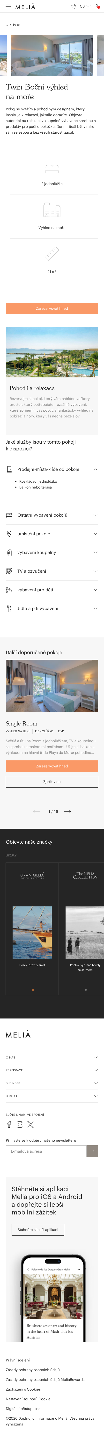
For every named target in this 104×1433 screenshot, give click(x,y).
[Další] (67, 811)
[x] (30, 1124)
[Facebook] (9, 1124)
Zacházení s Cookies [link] (23, 1389)
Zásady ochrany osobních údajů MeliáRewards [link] (45, 1379)
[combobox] (85, 6)
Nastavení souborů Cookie (28, 1399)
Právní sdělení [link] (18, 1360)
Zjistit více (52, 781)
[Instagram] (19, 1124)
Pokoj (16, 24)
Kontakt (12, 1096)
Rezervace (14, 1070)
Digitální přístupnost (23, 1408)
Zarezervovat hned (52, 308)
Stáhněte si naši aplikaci (38, 1229)
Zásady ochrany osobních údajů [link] (33, 1370)
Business (13, 1083)
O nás (10, 1057)
